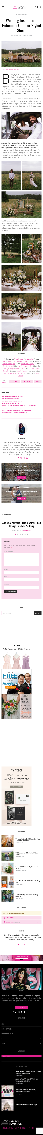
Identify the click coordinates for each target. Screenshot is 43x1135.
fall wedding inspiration (11, 403)
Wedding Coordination (8, 1034)
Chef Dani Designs (27, 364)
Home (3, 1024)
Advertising (20, 1127)
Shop (3, 1039)
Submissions (7, 1127)
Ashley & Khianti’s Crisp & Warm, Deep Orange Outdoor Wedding (21, 524)
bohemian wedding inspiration (12, 401)
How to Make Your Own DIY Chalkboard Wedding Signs (28, 881)
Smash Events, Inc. (8, 364)
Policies (32, 1127)
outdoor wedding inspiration (12, 408)
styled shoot (27, 410)
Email (6, 576)
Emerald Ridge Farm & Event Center (14, 361)
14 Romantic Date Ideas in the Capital (27, 1104)
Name (6, 569)
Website (6, 584)
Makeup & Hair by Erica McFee (15, 373)
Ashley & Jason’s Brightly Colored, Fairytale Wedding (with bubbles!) (28, 1072)
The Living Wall (8, 366)
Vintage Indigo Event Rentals (13, 368)
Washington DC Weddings (22, 487)
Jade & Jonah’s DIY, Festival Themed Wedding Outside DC (27, 895)
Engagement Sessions (21, 466)
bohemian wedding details (11, 398)
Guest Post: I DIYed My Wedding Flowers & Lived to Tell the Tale (28, 868)
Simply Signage (21, 371)
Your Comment (8, 551)
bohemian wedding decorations (13, 396)
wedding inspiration (20, 412)
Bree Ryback (21, 438)
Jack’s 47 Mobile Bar (25, 366)
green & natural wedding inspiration (14, 405)
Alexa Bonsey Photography (13, 69)
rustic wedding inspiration (11, 410)
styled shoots (7, 412)
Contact (21, 1007)
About (3, 1043)
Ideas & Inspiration (22, 14)
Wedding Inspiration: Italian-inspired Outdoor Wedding (27, 854)
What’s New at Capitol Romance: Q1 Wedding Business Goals (26, 1090)
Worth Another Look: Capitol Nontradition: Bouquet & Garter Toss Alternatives (28, 840)
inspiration (32, 405)
